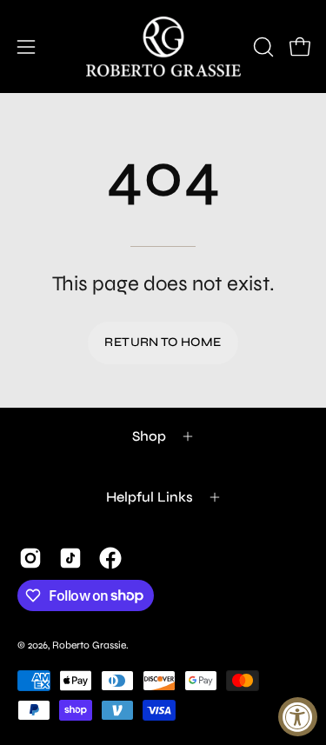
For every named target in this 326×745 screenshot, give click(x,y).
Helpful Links (149, 497)
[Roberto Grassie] (163, 46)
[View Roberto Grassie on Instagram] (30, 558)
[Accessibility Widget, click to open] (297, 716)
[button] (261, 47)
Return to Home (162, 342)
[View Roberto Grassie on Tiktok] (70, 558)
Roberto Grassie (89, 645)
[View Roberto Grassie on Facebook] (110, 558)
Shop (149, 436)
